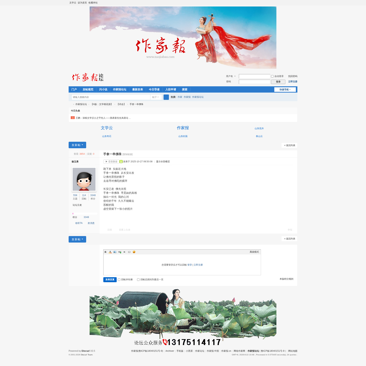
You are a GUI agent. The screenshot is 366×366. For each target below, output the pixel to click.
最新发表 (137, 89)
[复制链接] (127, 154)
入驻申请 (170, 89)
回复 (110, 229)
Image (115, 252)
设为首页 (82, 2)
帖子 (154, 97)
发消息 (91, 223)
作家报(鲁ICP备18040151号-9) (147, 351)
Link (120, 252)
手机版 (180, 351)
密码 (228, 81)
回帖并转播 (127, 279)
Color (110, 252)
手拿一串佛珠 (136, 104)
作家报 (187, 97)
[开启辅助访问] (292, 2)
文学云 (72, 2)
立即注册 (292, 81)
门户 (74, 89)
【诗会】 (121, 104)
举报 (290, 229)
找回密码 (292, 76)
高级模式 (254, 252)
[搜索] (166, 97)
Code (129, 252)
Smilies (134, 252)
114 (84, 195)
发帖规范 (88, 89)
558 (75, 195)
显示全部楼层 (163, 161)
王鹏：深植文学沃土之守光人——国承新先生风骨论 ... (103, 118)
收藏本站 (93, 2)
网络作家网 (239, 351)
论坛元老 (77, 205)
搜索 (184, 89)
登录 (189, 264)
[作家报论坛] (88, 77)
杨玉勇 (75, 161)
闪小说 (103, 89)
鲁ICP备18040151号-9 (272, 351)
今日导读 (154, 89)
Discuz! (86, 351)
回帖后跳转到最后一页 (151, 279)
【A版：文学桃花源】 (102, 104)
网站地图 (292, 351)
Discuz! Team (86, 355)
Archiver (169, 351)
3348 (93, 195)
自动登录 (279, 76)
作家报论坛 (119, 89)
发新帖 (76, 145)
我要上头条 (124, 229)
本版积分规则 (286, 279)
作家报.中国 (213, 351)
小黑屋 (189, 351)
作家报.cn (226, 351)
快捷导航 (284, 89)
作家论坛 (199, 351)
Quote (124, 252)
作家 (180, 97)
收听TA (79, 223)
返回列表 (290, 145)
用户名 (229, 76)
